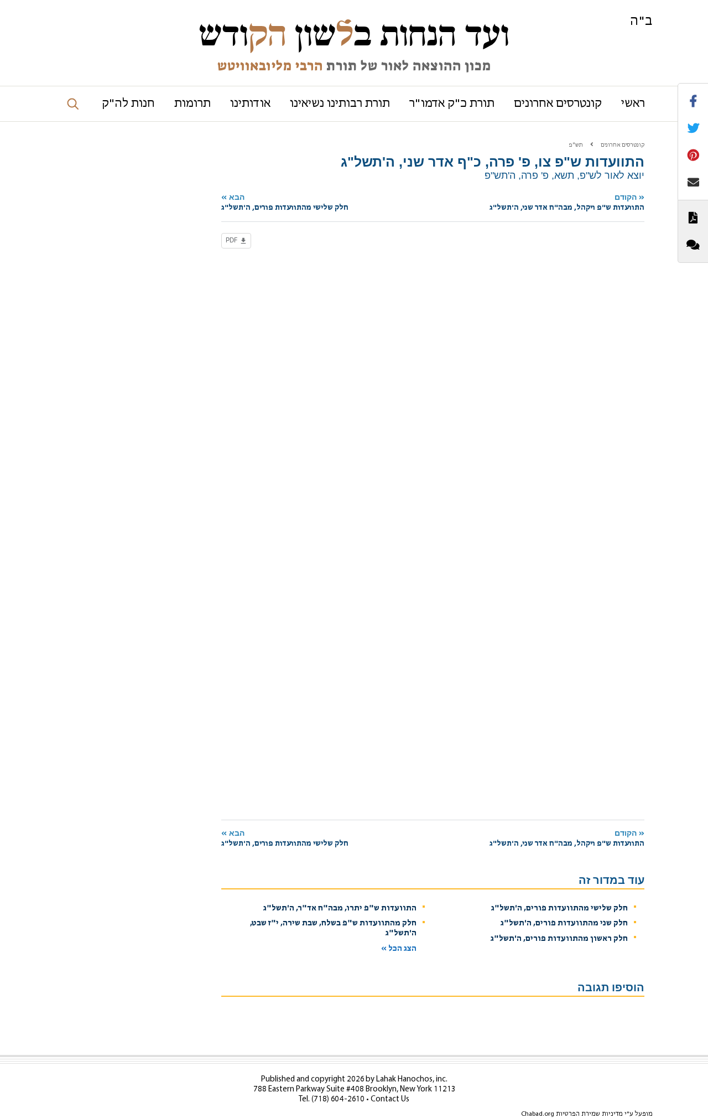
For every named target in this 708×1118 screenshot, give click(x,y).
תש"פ (576, 145)
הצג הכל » (399, 949)
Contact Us (390, 1099)
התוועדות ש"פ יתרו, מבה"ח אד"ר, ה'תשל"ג (340, 908)
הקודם (567, 202)
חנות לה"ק (128, 103)
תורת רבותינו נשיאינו (340, 103)
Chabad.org (537, 1114)
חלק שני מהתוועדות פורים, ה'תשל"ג (564, 923)
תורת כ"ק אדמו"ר (451, 103)
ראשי (633, 103)
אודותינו (250, 103)
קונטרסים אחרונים (558, 103)
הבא (284, 202)
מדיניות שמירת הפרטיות (589, 1114)
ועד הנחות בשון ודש (354, 34)
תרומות (192, 103)
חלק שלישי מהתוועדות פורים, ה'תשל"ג (559, 908)
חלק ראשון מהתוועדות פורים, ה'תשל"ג (559, 939)
